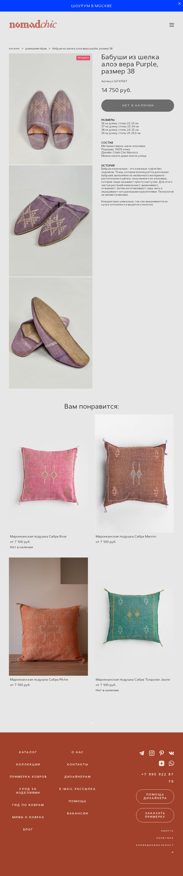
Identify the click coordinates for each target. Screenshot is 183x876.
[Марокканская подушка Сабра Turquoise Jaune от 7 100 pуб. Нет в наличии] (134, 617)
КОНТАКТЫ (77, 764)
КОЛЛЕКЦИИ (28, 764)
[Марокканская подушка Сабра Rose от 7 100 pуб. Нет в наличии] (48, 473)
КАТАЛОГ (28, 752)
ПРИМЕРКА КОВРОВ (28, 777)
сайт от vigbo (91, 865)
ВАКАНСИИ (77, 813)
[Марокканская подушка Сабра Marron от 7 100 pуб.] (134, 473)
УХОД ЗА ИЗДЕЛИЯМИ (28, 791)
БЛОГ (28, 829)
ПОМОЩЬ (78, 801)
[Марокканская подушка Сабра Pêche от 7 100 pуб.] (48, 617)
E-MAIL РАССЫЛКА (77, 789)
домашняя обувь (36, 48)
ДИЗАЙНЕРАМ (77, 777)
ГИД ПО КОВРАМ (28, 805)
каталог (14, 48)
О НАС (78, 752)
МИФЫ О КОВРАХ (28, 817)
